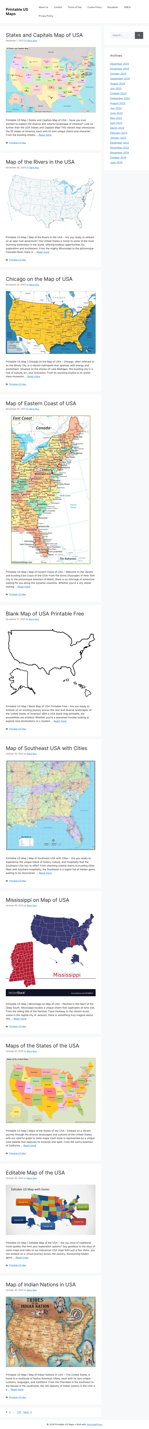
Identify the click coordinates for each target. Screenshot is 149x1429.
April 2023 (116, 123)
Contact (58, 7)
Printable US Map (17, 142)
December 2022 (119, 142)
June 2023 (116, 113)
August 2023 (117, 103)
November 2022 (119, 147)
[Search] (139, 35)
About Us (43, 7)
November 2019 (119, 152)
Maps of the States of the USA (42, 1046)
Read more (45, 135)
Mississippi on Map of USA (37, 900)
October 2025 (118, 73)
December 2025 (119, 63)
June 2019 (116, 162)
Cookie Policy (94, 7)
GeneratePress (94, 1424)
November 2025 (119, 68)
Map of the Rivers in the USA (40, 162)
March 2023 (117, 128)
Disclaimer (112, 7)
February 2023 (118, 132)
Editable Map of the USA (35, 1173)
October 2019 (118, 157)
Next (27, 1412)
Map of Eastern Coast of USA (41, 403)
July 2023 (116, 108)
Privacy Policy (46, 16)
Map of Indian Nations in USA (41, 1284)
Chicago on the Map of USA (39, 279)
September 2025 (120, 78)
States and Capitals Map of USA (44, 35)
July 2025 (115, 88)
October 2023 (118, 93)
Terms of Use (75, 7)
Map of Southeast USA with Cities (46, 748)
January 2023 (118, 137)
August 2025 (117, 83)
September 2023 (120, 98)
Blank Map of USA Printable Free (45, 614)
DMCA (127, 7)
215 (19, 1412)
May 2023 (116, 118)
